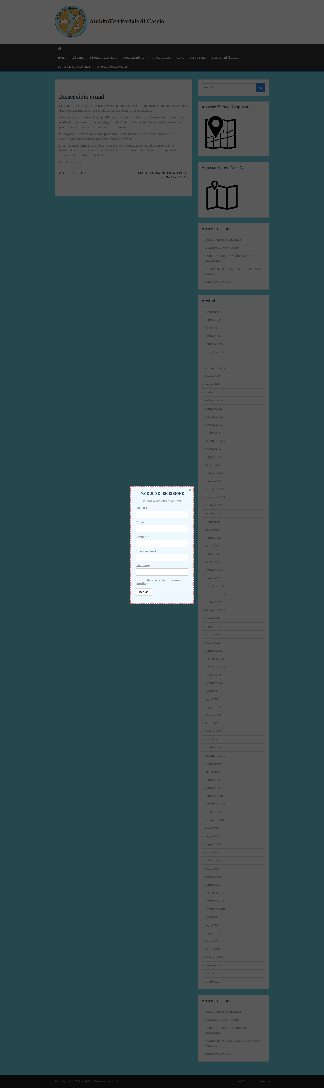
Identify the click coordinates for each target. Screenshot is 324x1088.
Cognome (142, 536)
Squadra (141, 508)
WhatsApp (143, 565)
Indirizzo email (146, 551)
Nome (140, 522)
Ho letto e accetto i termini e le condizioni (160, 582)
